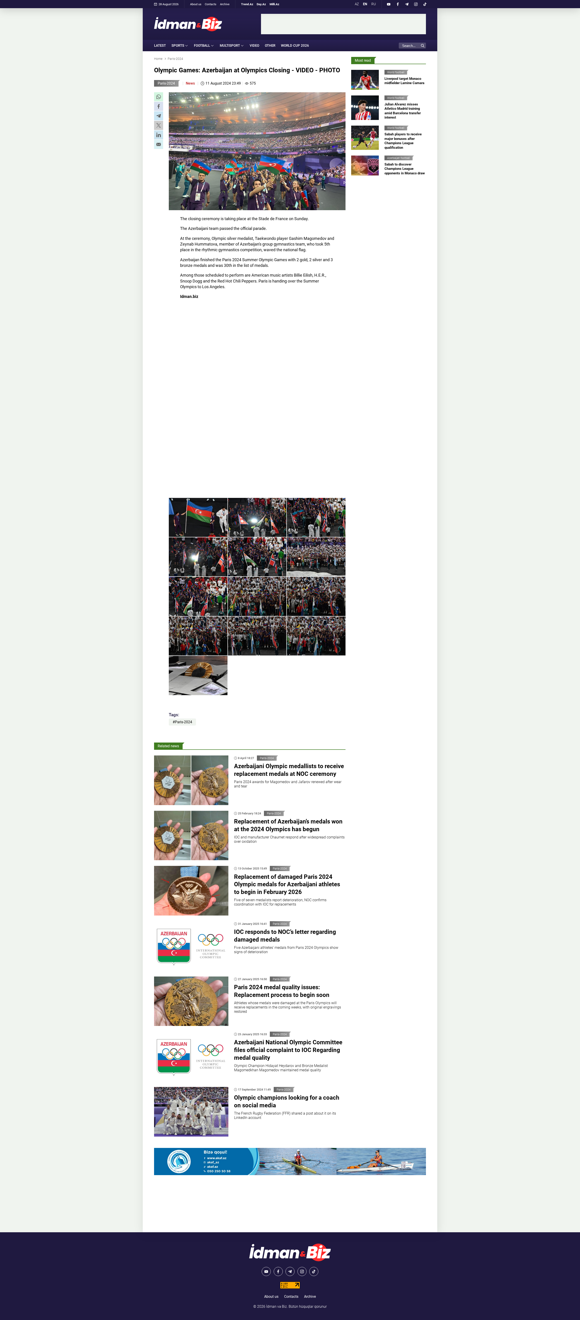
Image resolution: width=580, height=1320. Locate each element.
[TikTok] (424, 4)
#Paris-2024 (182, 722)
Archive (225, 4)
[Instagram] (415, 4)
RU (373, 4)
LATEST (160, 46)
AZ (357, 4)
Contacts (210, 4)
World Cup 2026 (295, 46)
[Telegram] (406, 4)
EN (365, 4)
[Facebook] (397, 4)
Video (254, 46)
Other (270, 46)
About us (195, 4)
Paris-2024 (166, 83)
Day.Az (261, 4)
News (190, 83)
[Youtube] (388, 4)
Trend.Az (247, 4)
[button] (158, 97)
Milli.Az (274, 4)
